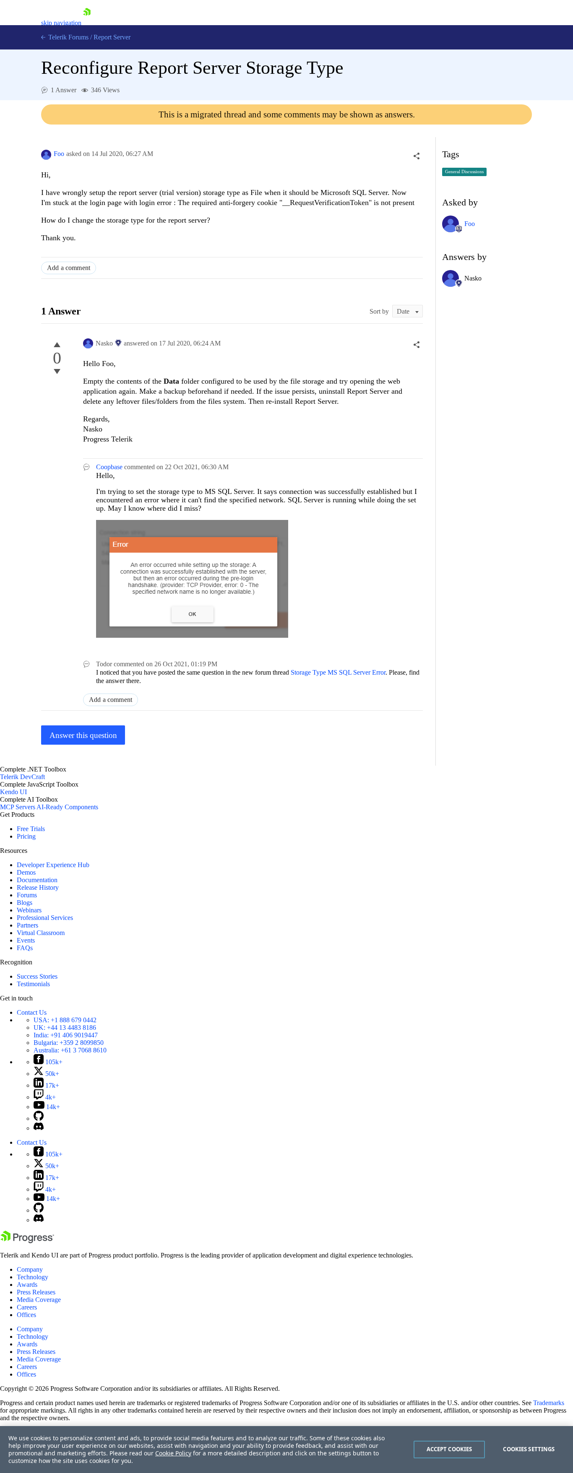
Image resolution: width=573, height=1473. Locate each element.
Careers (27, 1307)
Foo (59, 153)
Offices (26, 1314)
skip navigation (61, 22)
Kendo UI (13, 791)
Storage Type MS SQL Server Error (338, 672)
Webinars (29, 910)
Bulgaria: (69, 1042)
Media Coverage (39, 1299)
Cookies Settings (529, 1449)
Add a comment (68, 267)
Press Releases (36, 1292)
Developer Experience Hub (53, 864)
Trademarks (548, 1402)
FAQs (25, 947)
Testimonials (33, 983)
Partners (27, 925)
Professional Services (45, 917)
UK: (65, 1027)
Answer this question (83, 735)
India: (66, 1035)
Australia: (70, 1050)
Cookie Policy (173, 1453)
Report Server (112, 37)
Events (26, 940)
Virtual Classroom (41, 932)
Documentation (37, 879)
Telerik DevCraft (22, 776)
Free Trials (31, 828)
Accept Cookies (449, 1449)
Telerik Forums (68, 37)
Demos (26, 872)
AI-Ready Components (67, 807)
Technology (32, 1277)
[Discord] (39, 1128)
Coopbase (109, 466)
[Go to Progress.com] (27, 1240)
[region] (286, 1449)
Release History (38, 887)
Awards (27, 1284)
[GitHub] (39, 1118)
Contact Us (32, 1012)
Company (30, 1269)
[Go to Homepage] (87, 22)
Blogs (24, 902)
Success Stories (37, 976)
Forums (27, 895)
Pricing (26, 836)
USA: (65, 1020)
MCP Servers (17, 807)
